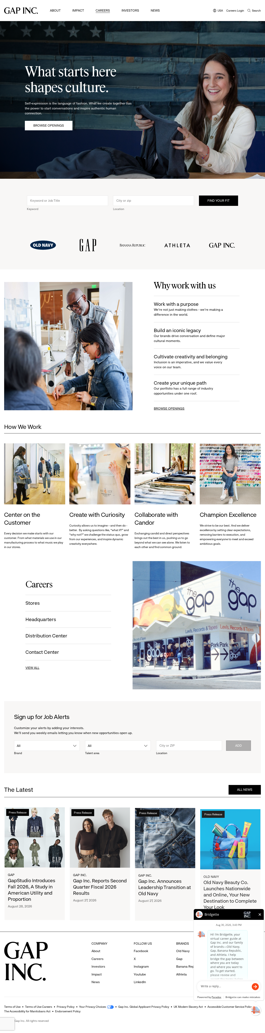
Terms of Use (12, 1006)
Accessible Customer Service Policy (229, 1006)
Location (118, 209)
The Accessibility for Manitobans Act (27, 1011)
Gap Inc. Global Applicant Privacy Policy (143, 1006)
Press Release (17, 812)
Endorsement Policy (68, 1011)
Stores (32, 603)
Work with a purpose (188, 309)
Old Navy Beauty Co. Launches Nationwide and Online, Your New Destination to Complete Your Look (230, 892)
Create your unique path (183, 387)
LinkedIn (140, 982)
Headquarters (40, 619)
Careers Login (235, 10)
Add (238, 745)
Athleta (181, 974)
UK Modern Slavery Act (188, 1006)
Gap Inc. (80, 875)
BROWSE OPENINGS (169, 408)
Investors (130, 10)
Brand (18, 753)
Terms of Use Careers (38, 1006)
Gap (11, 875)
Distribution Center (46, 636)
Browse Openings (48, 125)
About (55, 10)
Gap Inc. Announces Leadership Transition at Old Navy (164, 886)
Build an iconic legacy (189, 335)
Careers (103, 10)
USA (218, 11)
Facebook (141, 951)
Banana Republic (188, 966)
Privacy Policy (66, 1006)
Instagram (141, 966)
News (155, 10)
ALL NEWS (244, 790)
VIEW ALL (32, 668)
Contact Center (42, 652)
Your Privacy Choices (92, 1006)
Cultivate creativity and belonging (191, 361)
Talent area (92, 753)
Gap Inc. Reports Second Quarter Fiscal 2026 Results (100, 886)
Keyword (32, 209)
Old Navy (211, 875)
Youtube (140, 974)
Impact (78, 10)
